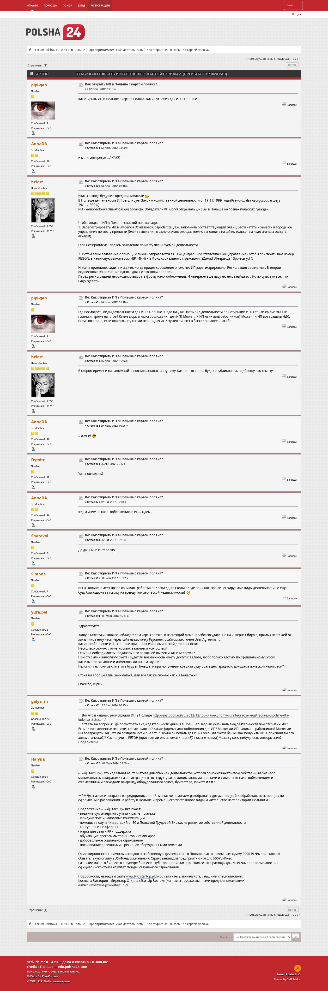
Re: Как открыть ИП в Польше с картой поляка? (124, 143)
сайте (229, 231)
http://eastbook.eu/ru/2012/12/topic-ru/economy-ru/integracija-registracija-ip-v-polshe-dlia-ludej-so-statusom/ (183, 717)
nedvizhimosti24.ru (42, 962)
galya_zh (39, 701)
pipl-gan (39, 85)
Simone (38, 574)
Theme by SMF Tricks (287, 979)
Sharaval (39, 535)
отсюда (185, 231)
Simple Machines (68, 971)
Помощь (50, 5)
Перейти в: (226, 937)
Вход (81, 5)
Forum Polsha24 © (288, 974)
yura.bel (39, 612)
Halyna (38, 759)
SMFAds (32, 976)
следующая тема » (287, 59)
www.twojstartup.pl (140, 876)
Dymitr (38, 459)
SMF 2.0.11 (33, 971)
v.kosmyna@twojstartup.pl (108, 885)
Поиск (67, 5)
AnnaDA (39, 143)
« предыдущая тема (259, 59)
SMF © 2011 (49, 971)
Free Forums (50, 976)
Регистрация (100, 5)
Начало (32, 5)
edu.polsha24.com (72, 967)
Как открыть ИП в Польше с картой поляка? (121, 84)
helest (37, 182)
